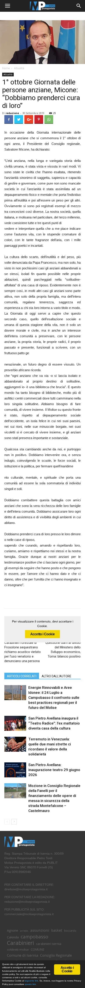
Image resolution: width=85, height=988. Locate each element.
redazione (12, 113)
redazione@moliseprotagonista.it (27, 901)
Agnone (12, 930)
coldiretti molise (18, 949)
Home (6, 68)
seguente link (31, 981)
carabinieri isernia (48, 943)
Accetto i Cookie (42, 634)
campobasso (34, 936)
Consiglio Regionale (56, 955)
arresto (24, 930)
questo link (30, 984)
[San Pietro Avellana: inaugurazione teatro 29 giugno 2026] (15, 769)
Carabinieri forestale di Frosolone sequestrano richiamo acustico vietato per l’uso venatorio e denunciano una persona (22, 652)
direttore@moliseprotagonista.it (26, 889)
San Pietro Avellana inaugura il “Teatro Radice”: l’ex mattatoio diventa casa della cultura (54, 723)
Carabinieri (20, 943)
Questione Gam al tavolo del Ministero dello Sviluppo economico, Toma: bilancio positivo (63, 649)
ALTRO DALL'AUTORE (56, 676)
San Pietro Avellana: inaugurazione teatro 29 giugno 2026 (54, 770)
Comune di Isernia (22, 955)
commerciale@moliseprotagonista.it (29, 914)
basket (56, 930)
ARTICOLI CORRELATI (21, 676)
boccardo (70, 931)
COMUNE (37, 949)
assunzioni (39, 930)
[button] (79, 6)
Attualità (19, 68)
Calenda (13, 937)
